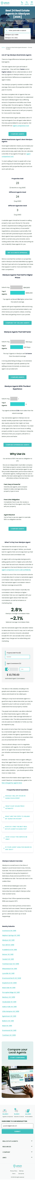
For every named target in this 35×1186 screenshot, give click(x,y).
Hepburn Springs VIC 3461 (11, 935)
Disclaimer (21, 1173)
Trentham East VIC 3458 (10, 964)
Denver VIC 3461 (7, 954)
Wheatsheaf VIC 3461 (9, 969)
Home (3, 47)
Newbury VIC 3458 (8, 997)
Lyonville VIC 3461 (8, 973)
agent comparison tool (21, 126)
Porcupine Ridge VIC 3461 (11, 992)
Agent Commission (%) (14, 663)
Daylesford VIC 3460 (9, 983)
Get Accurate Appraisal (17, 253)
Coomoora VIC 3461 (9, 931)
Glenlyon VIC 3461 (8, 940)
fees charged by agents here (12, 783)
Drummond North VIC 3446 (11, 978)
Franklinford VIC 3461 (9, 950)
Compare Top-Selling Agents (17, 323)
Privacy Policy (13, 1171)
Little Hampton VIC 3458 (10, 1011)
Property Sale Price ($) (14, 653)
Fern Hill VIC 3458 (8, 945)
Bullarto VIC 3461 (8, 1021)
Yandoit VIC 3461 (8, 959)
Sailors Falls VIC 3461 (9, 1007)
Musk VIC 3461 (7, 1026)
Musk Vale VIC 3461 (8, 988)
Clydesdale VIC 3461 (9, 1002)
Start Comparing (17, 1058)
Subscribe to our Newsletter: (14, 1121)
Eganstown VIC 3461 (9, 1016)
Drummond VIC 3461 (9, 1030)
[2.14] (8, 669)
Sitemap (21, 1171)
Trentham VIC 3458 (9, 1035)
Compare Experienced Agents (17, 445)
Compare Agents (17, 134)
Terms (13, 1173)
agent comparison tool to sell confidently (16, 570)
